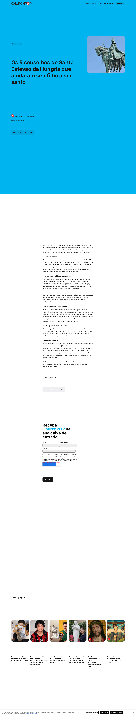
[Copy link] (31, 132)
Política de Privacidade (67, 460)
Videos (100, 3)
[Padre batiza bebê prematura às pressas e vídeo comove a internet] (20, 631)
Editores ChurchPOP (19, 115)
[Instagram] (110, 4)
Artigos (94, 3)
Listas (19, 43)
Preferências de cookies (92, 712)
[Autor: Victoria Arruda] (14, 639)
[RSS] (113, 4)
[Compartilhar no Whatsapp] (20, 132)
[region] (68, 712)
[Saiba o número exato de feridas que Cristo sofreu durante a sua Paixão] (116, 631)
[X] (107, 4)
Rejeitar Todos (104, 712)
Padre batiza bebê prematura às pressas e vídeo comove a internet (19, 658)
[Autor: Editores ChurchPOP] (12, 115)
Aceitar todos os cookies (116, 712)
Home (88, 3)
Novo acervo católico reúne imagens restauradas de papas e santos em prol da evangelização (38, 660)
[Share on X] (25, 132)
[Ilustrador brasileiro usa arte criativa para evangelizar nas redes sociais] (58, 631)
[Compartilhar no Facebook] (14, 132)
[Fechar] (133, 712)
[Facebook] (105, 4)
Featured (14, 43)
